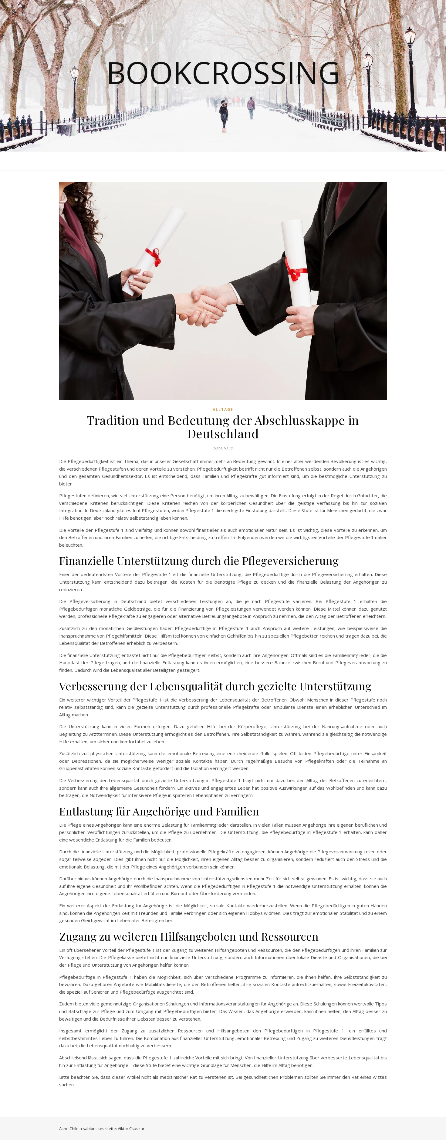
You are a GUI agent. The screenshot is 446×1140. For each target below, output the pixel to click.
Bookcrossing (223, 72)
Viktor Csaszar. (131, 1128)
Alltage (223, 409)
